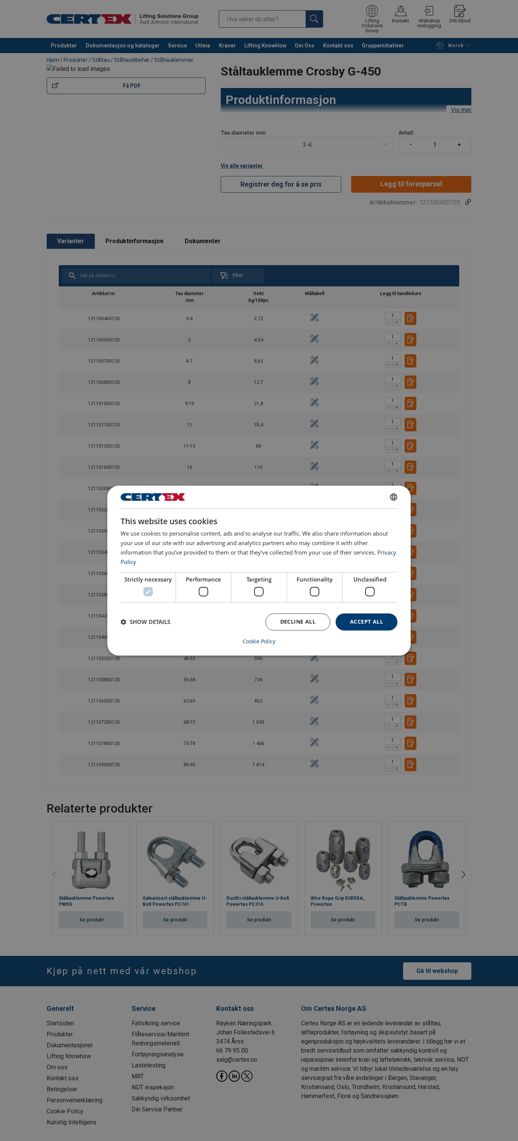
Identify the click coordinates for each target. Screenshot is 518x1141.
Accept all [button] (366, 621)
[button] (145, 622)
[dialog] (259, 570)
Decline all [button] (298, 621)
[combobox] (393, 497)
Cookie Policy (259, 641)
